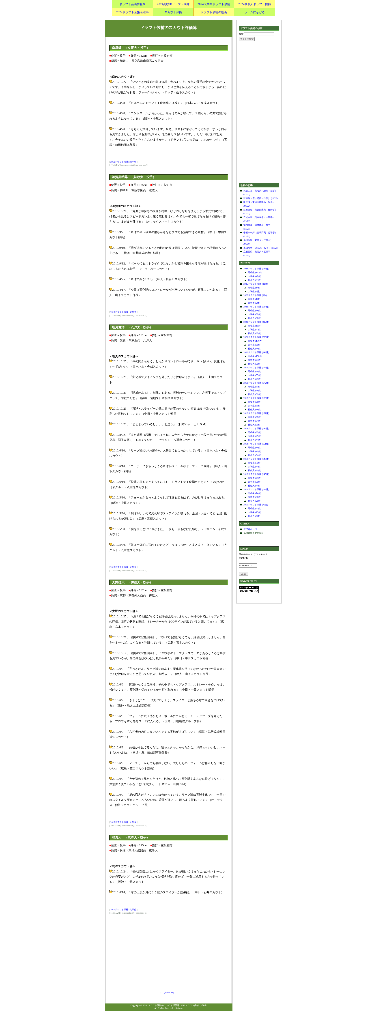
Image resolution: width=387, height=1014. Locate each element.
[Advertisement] (259, 112)
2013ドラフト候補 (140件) (256, 459)
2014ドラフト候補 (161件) (256, 444)
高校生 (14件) (254, 287)
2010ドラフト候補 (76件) (255, 504)
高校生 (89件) (254, 432)
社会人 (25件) (254, 379)
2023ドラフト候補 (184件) (256, 306)
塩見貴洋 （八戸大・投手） (132, 327)
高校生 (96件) (254, 402)
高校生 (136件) (255, 356)
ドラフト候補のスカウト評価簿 (168, 27)
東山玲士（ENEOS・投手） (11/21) (260, 248)
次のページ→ (170, 992)
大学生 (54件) (254, 421)
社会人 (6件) (254, 516)
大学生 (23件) (254, 512)
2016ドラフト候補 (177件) (256, 413)
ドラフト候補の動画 (214, 12)
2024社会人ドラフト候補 (254, 4)
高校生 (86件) (254, 447)
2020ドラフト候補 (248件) (256, 352)
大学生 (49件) (254, 436)
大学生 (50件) (254, 314)
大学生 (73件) (254, 360)
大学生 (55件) (254, 375)
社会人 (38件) (254, 409)
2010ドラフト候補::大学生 (123, 162)
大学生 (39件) (254, 482)
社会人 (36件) (254, 318)
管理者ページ (250, 529)
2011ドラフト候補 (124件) (256, 489)
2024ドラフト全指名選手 (132, 12)
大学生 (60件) (254, 345)
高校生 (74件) (254, 493)
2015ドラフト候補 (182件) (256, 428)
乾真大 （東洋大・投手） (131, 837)
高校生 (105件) (255, 325)
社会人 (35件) (254, 333)
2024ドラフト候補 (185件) (256, 268)
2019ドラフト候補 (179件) (256, 367)
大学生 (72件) (254, 329)
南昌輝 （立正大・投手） (131, 47)
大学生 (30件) (254, 497)
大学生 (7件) (254, 291)
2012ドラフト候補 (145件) (256, 474)
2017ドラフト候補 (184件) (256, 398)
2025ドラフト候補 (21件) (255, 284)
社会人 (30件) (254, 485)
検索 (241, 34)
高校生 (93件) (254, 386)
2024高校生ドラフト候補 (173, 4)
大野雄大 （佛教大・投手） (132, 582)
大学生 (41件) (254, 451)
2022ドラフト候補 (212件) (256, 322)
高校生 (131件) (255, 341)
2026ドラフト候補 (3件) (255, 295)
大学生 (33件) (254, 466)
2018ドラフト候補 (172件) (256, 383)
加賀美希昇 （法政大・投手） (134, 177)
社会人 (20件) (254, 501)
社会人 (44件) (254, 440)
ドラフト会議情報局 (132, 4)
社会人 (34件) (254, 280)
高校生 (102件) (255, 272)
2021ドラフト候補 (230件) (256, 337)
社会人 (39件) (254, 348)
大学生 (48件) (254, 276)
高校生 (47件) (254, 508)
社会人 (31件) (254, 394)
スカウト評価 (173, 12)
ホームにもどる (254, 12)
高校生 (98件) (254, 310)
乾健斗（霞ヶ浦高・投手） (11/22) (260, 198)
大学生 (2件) (254, 303)
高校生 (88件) (254, 417)
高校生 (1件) (254, 299)
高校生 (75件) (254, 463)
